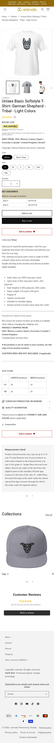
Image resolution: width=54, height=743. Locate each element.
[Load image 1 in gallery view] (12, 87)
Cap (4, 574)
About (7, 637)
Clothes (14, 17)
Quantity (5, 179)
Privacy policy (11, 732)
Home (4, 17)
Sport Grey (21, 157)
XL (29, 167)
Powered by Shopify (28, 727)
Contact (8, 643)
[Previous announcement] (4, 3)
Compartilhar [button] (10, 424)
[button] (5, 9)
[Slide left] (3, 88)
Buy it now (27, 221)
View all (48, 515)
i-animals (14, 727)
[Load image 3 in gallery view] (41, 87)
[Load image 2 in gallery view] (27, 87)
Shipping (5, 129)
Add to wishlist (25, 232)
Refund (8, 649)
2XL (38, 167)
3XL (6, 173)
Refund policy (45, 728)
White (7, 157)
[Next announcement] (49, 3)
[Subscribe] (46, 694)
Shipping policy (44, 732)
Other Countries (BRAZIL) (16, 660)
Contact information (28, 737)
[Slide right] (51, 88)
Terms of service (27, 732)
